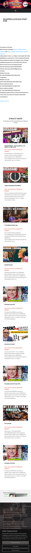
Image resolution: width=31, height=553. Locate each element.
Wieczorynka (7, 423)
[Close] (29, 530)
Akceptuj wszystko (15, 542)
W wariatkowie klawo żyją (10, 225)
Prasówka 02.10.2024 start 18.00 (12, 384)
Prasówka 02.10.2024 (9, 463)
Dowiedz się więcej (7, 517)
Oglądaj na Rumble (4, 101)
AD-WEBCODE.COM (17, 523)
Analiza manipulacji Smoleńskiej (12, 185)
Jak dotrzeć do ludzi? (9, 344)
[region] (15, 541)
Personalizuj (15, 546)
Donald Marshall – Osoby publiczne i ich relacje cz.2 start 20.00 (14, 146)
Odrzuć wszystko (15, 550)
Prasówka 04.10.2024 (9, 304)
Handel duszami (8, 265)
